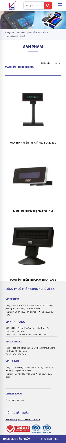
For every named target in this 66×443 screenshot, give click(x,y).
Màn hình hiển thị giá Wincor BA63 (33, 279)
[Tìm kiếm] (48, 5)
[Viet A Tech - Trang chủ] (12, 5)
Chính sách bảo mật (15, 400)
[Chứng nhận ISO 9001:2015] (46, 428)
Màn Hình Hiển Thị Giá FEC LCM (33, 211)
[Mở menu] (60, 5)
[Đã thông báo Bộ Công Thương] (18, 429)
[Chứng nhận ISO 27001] (36, 428)
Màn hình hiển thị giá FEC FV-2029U (33, 142)
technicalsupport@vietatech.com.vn (23, 419)
